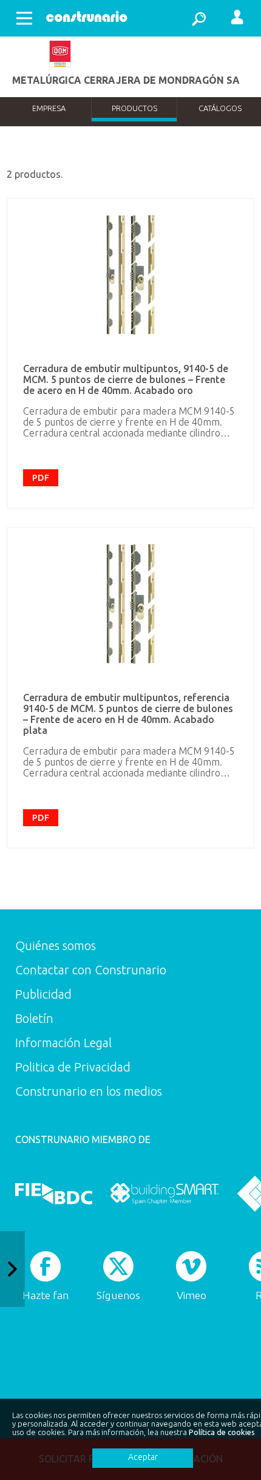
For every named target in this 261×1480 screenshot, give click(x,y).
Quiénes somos (55, 945)
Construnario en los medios (88, 1091)
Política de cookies (222, 1432)
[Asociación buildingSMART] (164, 1193)
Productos (134, 108)
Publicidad (43, 994)
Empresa (49, 108)
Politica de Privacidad (72, 1067)
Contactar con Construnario (90, 970)
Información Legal (63, 1043)
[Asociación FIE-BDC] (53, 1193)
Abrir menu (24, 18)
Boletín (34, 1018)
